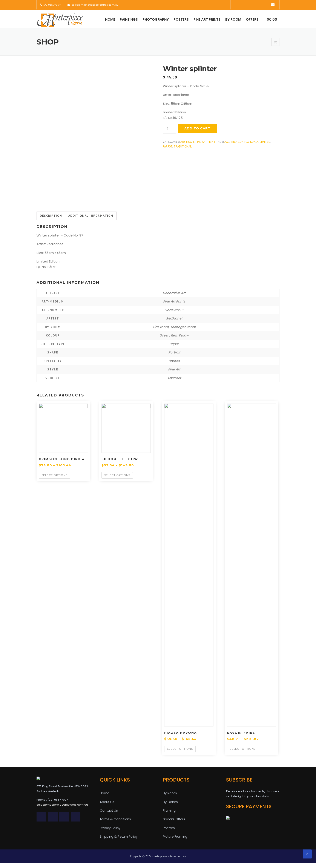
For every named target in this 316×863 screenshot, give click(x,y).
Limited (265, 142)
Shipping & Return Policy (119, 836)
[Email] (273, 4)
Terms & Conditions (115, 819)
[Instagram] (266, 4)
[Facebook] (242, 4)
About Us (107, 802)
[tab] (51, 216)
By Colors (170, 802)
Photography (156, 19)
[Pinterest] (254, 4)
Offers (252, 19)
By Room (233, 19)
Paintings (129, 19)
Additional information (90, 216)
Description (51, 216)
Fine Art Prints (207, 19)
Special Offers (174, 819)
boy (240, 142)
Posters (181, 19)
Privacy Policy (110, 828)
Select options (54, 475)
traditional (183, 146)
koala (254, 142)
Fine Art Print (205, 142)
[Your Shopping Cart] (275, 42)
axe (227, 142)
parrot (168, 146)
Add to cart (197, 128)
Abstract (187, 142)
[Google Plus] (260, 4)
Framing (169, 810)
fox (246, 142)
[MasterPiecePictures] (60, 20)
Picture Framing (175, 836)
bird (234, 142)
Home (110, 19)
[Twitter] (236, 4)
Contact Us (109, 810)
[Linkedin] (248, 4)
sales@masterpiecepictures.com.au (95, 4)
